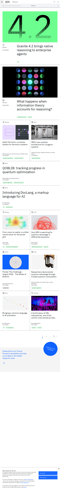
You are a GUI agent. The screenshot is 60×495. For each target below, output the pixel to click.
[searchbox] (15, 6)
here (25, 487)
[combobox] (45, 6)
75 (53, 336)
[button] (58, 468)
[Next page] (57, 336)
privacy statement (24, 482)
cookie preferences (28, 479)
